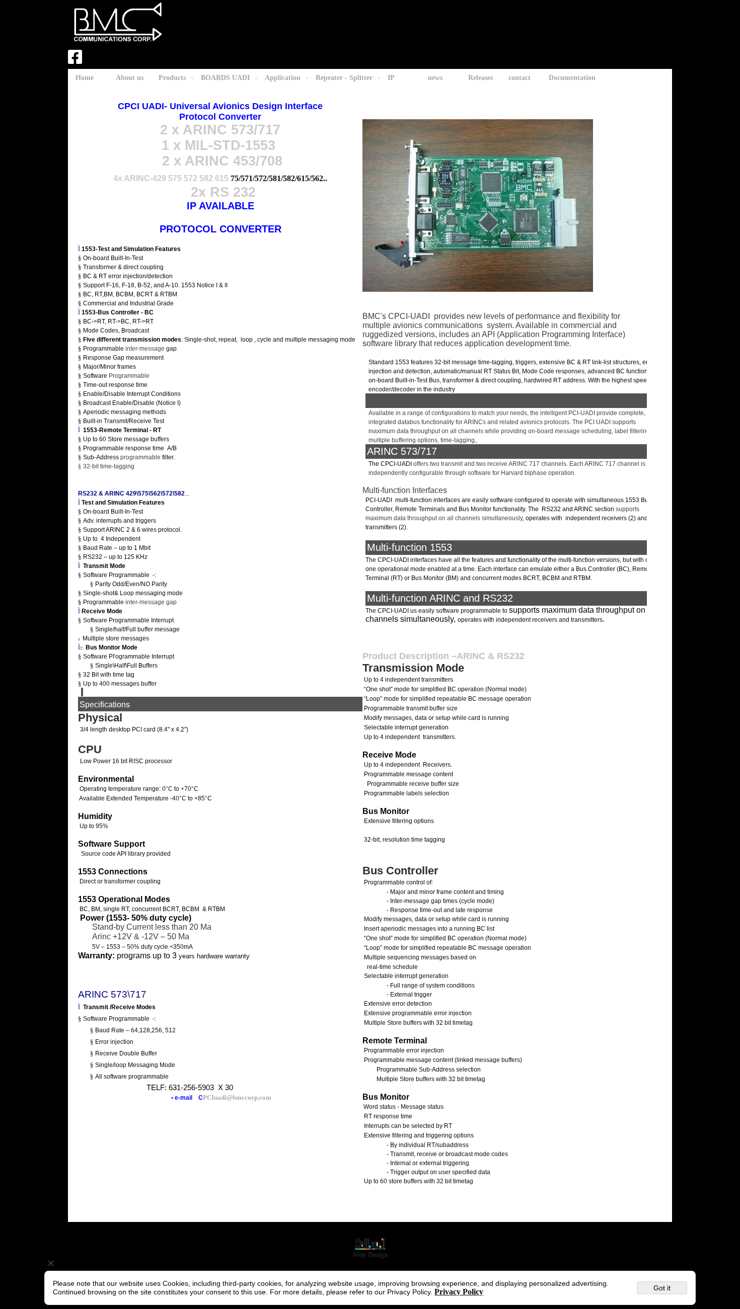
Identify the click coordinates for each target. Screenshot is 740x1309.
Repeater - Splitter (344, 77)
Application (283, 77)
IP (391, 77)
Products (172, 77)
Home (85, 77)
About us (129, 77)
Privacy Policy (458, 1291)
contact (519, 77)
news (435, 77)
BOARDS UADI (225, 77)
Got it (662, 1288)
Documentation (572, 77)
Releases (480, 77)
